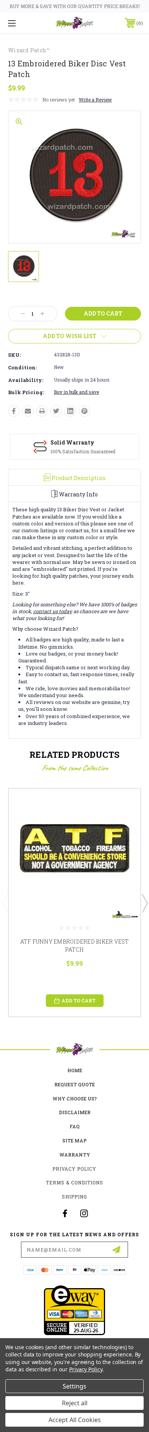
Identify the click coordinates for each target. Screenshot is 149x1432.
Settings (74, 1386)
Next (144, 902)
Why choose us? (74, 1098)
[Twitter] (56, 411)
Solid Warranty (72, 442)
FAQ (74, 1126)
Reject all (74, 1403)
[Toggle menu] (21, 23)
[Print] (42, 411)
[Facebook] (13, 411)
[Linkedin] (70, 411)
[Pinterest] (84, 411)
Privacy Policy (74, 1169)
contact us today (52, 611)
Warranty (74, 1155)
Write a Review (95, 100)
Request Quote (74, 1084)
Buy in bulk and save (76, 392)
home (74, 1070)
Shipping (74, 1197)
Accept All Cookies (75, 1420)
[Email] (28, 411)
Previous (5, 902)
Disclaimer (75, 1112)
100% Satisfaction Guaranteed (82, 451)
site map (74, 1140)
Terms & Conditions (74, 1182)
